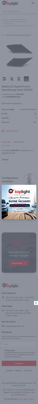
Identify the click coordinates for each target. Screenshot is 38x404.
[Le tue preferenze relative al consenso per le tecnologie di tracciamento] (36, 303)
